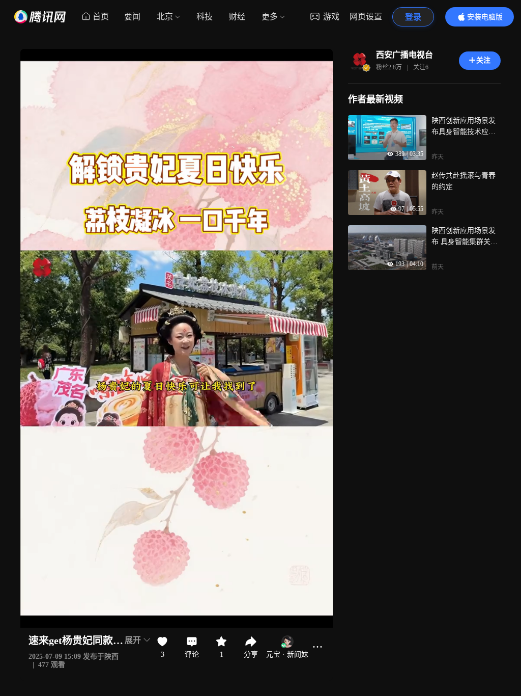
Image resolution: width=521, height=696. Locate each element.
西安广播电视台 (404, 54)
